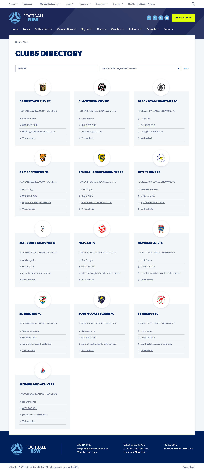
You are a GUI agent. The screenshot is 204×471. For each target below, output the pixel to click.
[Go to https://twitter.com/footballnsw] (160, 17)
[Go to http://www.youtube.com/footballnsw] (166, 17)
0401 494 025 (148, 267)
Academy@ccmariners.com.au (96, 202)
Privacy (185, 467)
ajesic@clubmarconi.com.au (36, 273)
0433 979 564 (29, 125)
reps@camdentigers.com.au (36, 202)
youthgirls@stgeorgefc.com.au (156, 344)
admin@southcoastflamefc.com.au (98, 344)
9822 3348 (28, 267)
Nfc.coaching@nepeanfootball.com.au (100, 273)
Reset (186, 69)
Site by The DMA (71, 467)
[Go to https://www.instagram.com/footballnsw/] (155, 17)
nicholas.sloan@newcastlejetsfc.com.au (160, 273)
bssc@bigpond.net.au (152, 131)
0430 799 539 (88, 125)
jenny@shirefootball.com (34, 415)
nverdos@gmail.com (91, 131)
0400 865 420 (29, 196)
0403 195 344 (148, 337)
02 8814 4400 (84, 445)
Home (18, 42)
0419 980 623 (148, 125)
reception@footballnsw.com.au (92, 449)
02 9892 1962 (29, 337)
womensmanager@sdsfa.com (37, 344)
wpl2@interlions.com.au (153, 202)
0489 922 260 (88, 337)
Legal (192, 467)
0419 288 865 (29, 408)
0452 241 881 (88, 267)
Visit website (28, 138)
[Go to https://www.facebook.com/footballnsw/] (149, 17)
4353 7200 (87, 196)
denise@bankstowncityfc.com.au (38, 131)
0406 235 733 (148, 196)
